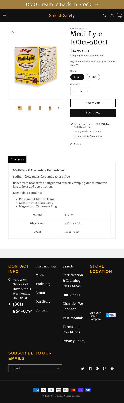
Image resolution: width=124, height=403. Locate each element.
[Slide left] (11, 108)
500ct (93, 77)
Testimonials (73, 318)
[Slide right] (58, 108)
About (40, 293)
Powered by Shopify (73, 396)
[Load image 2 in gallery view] (30, 108)
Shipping (75, 55)
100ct (77, 77)
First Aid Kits (46, 266)
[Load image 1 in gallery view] (20, 108)
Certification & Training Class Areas (73, 280)
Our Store (43, 301)
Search (68, 266)
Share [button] (77, 143)
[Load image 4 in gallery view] (40, 108)
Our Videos (71, 295)
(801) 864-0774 (23, 307)
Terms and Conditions (71, 329)
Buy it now (93, 112)
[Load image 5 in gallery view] (50, 108)
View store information (88, 136)
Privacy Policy (74, 341)
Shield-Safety (57, 396)
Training (43, 284)
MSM (40, 275)
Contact (42, 310)
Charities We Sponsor (73, 306)
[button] (4, 15)
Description (17, 159)
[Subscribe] (58, 368)
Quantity (75, 84)
